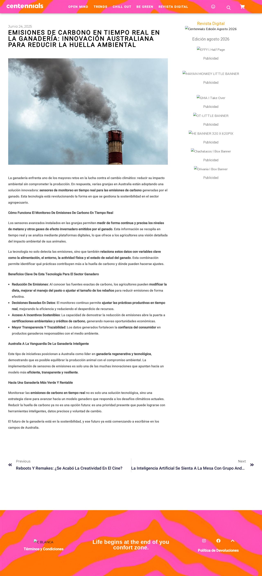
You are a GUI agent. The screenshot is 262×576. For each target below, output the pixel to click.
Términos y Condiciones (43, 549)
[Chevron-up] (232, 543)
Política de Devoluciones (218, 550)
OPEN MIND (78, 7)
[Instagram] (204, 543)
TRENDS (100, 7)
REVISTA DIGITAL (173, 7)
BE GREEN (145, 7)
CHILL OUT (122, 7)
